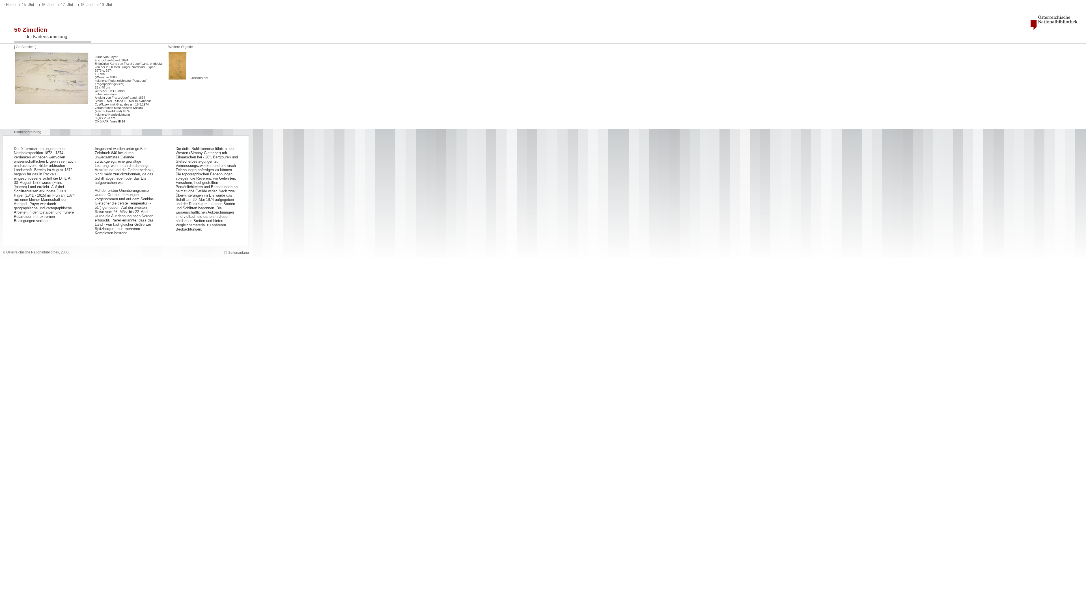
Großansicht (25, 47)
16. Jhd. (48, 5)
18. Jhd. (87, 5)
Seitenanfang (238, 253)
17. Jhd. (67, 5)
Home (11, 5)
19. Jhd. (106, 5)
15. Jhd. (28, 5)
